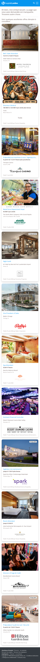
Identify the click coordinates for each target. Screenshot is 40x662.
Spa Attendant (8, 365)
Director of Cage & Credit (12, 573)
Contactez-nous (21, 657)
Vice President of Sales (11, 313)
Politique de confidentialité (9, 657)
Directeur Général (9, 105)
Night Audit (7, 261)
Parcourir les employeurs (20, 652)
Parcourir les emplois (7, 652)
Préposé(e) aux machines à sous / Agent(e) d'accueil (21, 157)
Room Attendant (9, 521)
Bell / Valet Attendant (10, 54)
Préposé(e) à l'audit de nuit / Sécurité (16, 625)
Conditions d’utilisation (32, 655)
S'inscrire (16, 650)
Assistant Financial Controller (13, 417)
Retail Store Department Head (13, 209)
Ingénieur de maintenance (12, 469)
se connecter (23, 650)
